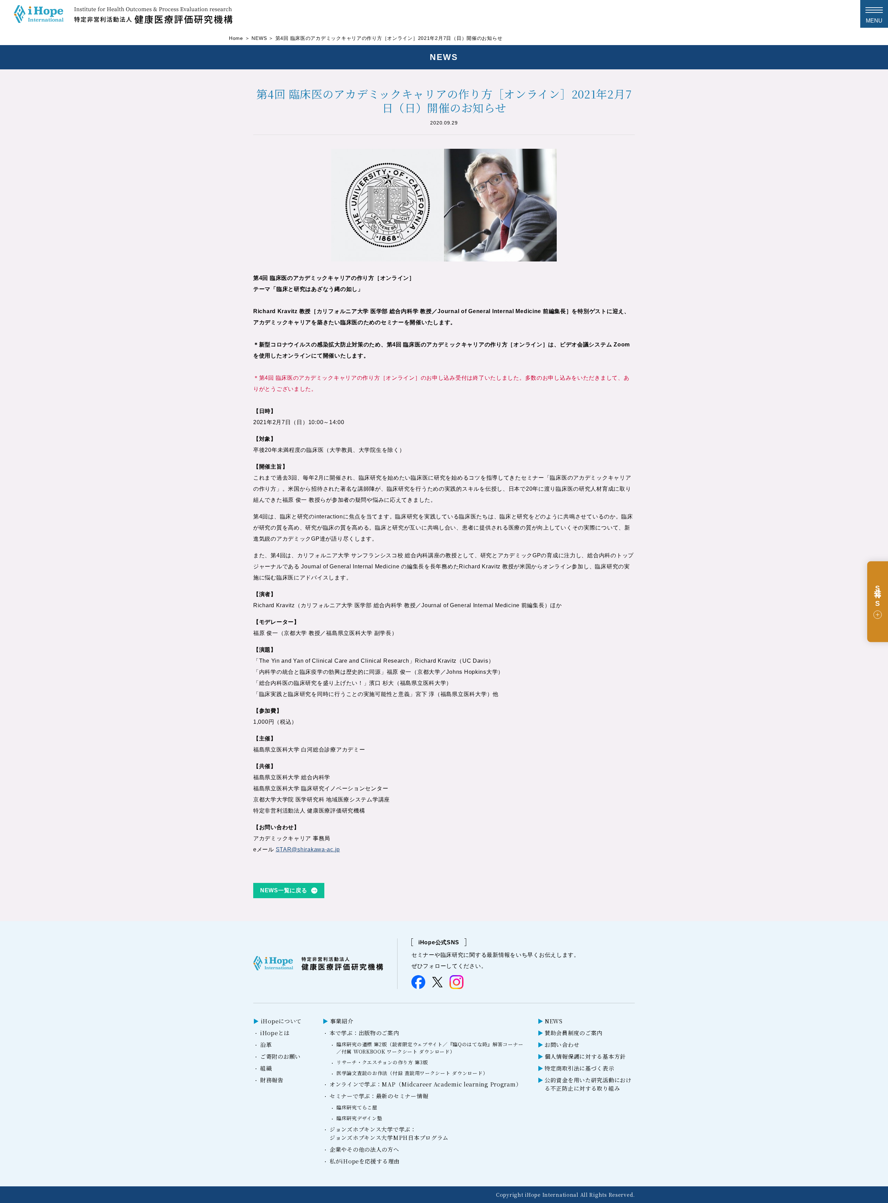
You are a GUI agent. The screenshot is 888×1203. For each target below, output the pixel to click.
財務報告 (271, 1080)
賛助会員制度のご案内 (574, 1033)
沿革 (266, 1045)
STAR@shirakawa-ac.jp (308, 849)
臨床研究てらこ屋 (356, 1107)
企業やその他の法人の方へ (364, 1149)
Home (236, 38)
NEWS (259, 38)
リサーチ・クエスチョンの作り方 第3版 (382, 1062)
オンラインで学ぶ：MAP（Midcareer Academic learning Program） (425, 1084)
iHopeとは (275, 1033)
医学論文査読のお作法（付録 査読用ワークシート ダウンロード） (412, 1072)
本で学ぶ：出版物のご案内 (364, 1033)
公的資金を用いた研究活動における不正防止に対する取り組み (588, 1084)
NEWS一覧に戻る (283, 890)
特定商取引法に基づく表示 (579, 1068)
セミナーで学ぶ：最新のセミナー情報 (379, 1096)
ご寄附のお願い (280, 1056)
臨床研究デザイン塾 (359, 1118)
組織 (266, 1068)
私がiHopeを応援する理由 (365, 1161)
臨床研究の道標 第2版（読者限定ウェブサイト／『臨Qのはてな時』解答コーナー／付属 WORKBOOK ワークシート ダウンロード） (429, 1048)
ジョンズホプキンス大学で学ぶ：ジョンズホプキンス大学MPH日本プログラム (389, 1133)
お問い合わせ (562, 1045)
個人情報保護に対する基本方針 (585, 1056)
